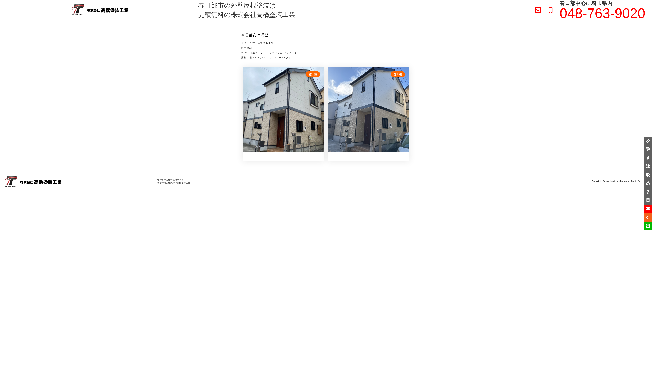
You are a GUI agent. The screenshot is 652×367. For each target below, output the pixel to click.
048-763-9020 (602, 13)
